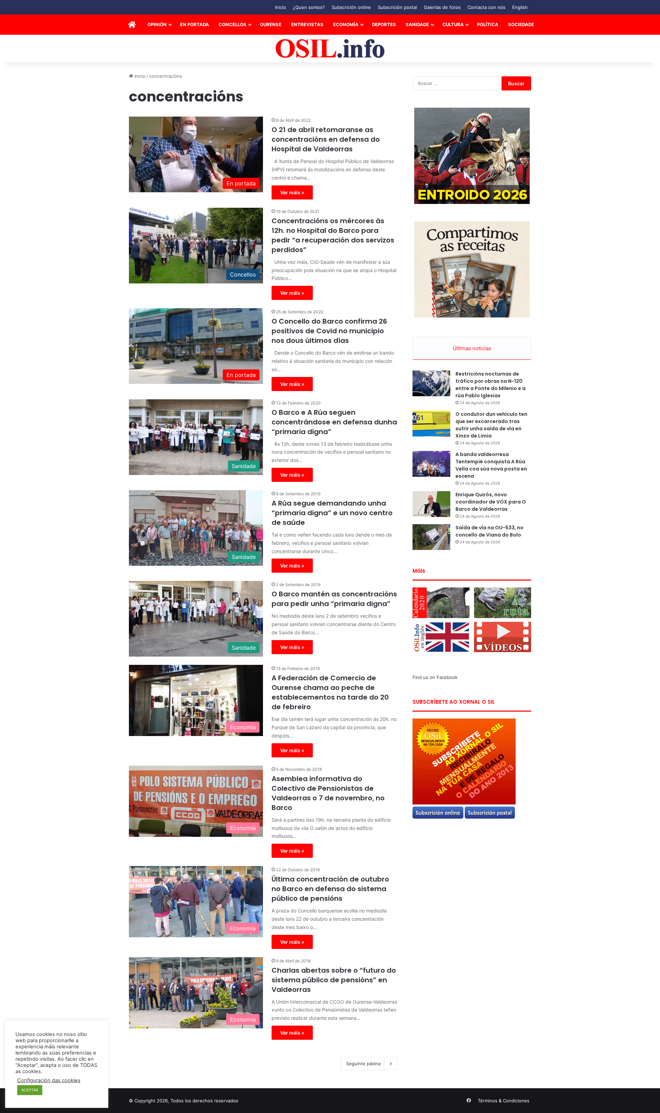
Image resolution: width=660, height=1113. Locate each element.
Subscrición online (351, 7)
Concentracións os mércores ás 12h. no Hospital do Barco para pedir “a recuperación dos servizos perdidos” (333, 235)
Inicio (280, 7)
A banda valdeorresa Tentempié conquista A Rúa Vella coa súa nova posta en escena (491, 465)
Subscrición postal (397, 7)
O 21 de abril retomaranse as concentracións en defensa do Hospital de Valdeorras (326, 139)
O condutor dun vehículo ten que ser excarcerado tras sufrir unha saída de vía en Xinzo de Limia (491, 425)
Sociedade (521, 24)
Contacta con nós (486, 7)
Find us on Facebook (435, 677)
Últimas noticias (472, 348)
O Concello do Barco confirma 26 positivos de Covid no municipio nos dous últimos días (329, 330)
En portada (194, 24)
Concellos (232, 24)
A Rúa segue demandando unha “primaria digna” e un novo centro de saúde (332, 512)
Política (487, 24)
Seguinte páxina (363, 1063)
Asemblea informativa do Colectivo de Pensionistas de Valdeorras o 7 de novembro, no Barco (328, 793)
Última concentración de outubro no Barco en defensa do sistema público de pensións (330, 888)
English (520, 7)
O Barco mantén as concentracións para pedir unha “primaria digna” (334, 598)
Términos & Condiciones (503, 1100)
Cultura (453, 24)
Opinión (157, 24)
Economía (346, 24)
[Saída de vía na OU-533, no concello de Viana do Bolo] (431, 537)
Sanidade (417, 24)
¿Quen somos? (309, 7)
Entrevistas (307, 24)
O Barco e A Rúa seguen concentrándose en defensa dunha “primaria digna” (334, 422)
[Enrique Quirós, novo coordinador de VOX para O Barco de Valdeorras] (431, 504)
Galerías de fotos (442, 7)
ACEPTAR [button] (29, 1090)
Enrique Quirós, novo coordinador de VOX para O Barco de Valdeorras (490, 501)
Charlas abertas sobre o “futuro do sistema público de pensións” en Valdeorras (334, 979)
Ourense (271, 24)
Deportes (384, 24)
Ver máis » (292, 192)
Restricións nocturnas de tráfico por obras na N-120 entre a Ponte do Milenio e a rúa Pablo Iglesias (490, 384)
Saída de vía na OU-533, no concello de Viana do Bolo (489, 531)
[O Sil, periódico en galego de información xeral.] (330, 48)
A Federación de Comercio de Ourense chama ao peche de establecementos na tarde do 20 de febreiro (330, 692)
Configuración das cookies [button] (48, 1080)
